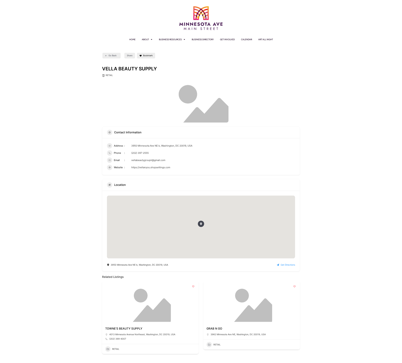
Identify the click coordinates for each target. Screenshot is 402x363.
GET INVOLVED (227, 39)
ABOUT (145, 39)
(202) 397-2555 (140, 152)
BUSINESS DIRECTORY (203, 39)
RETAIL (109, 75)
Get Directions (288, 264)
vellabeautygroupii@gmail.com (148, 160)
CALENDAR (246, 39)
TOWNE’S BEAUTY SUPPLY (123, 328)
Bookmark (148, 55)
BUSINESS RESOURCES (170, 39)
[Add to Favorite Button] (193, 286)
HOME (132, 39)
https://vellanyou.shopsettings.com (150, 167)
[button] (201, 224)
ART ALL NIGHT (265, 39)
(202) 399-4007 (117, 338)
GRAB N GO (214, 328)
